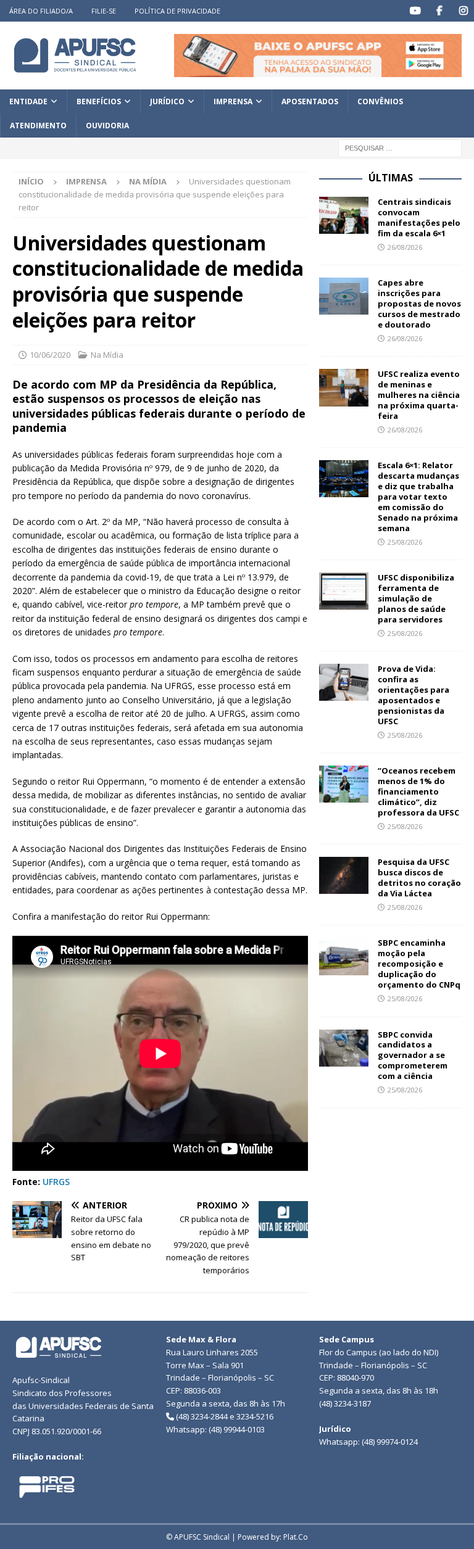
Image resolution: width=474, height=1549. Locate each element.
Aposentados (309, 101)
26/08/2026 (405, 247)
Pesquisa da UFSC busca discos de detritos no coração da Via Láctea (419, 877)
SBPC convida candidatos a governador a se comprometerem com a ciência (412, 1055)
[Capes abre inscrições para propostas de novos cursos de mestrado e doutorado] (343, 296)
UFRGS (56, 1182)
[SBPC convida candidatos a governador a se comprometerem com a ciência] (343, 1048)
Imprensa (233, 101)
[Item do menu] (415, 11)
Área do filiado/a (41, 10)
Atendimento (38, 125)
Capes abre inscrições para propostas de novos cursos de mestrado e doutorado (419, 303)
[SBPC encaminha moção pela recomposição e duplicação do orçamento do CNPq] (343, 956)
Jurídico (167, 101)
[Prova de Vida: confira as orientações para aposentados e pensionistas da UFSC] (343, 682)
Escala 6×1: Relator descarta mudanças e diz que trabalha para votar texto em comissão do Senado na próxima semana (418, 496)
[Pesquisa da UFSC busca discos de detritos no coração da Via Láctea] (343, 875)
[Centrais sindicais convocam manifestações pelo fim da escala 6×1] (343, 215)
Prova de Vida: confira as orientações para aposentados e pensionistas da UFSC (413, 694)
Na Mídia (107, 354)
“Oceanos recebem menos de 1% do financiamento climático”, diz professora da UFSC (418, 791)
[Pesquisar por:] (400, 148)
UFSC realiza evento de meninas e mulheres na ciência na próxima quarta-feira (419, 394)
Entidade (28, 101)
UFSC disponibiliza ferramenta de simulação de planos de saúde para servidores (416, 598)
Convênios (380, 101)
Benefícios (99, 101)
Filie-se (103, 10)
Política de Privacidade (177, 10)
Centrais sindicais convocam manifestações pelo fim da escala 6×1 (419, 217)
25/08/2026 (405, 542)
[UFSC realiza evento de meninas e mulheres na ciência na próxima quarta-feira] (343, 387)
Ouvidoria (107, 125)
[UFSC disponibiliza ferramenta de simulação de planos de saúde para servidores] (343, 590)
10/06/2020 (50, 354)
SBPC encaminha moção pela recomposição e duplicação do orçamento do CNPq (419, 963)
